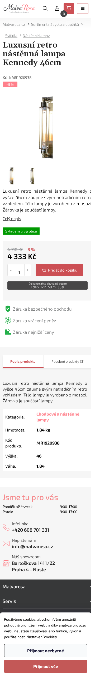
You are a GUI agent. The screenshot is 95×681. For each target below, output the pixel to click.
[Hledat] (45, 8)
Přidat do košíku (59, 270)
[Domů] (15, 24)
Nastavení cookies (41, 637)
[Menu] (82, 8)
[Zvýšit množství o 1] (27, 270)
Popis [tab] (15, 361)
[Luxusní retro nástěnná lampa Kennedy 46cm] (47, 126)
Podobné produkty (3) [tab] (67, 361)
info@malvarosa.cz (32, 546)
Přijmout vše (45, 666)
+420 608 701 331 (30, 530)
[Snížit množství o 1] (11, 270)
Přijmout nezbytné (45, 650)
